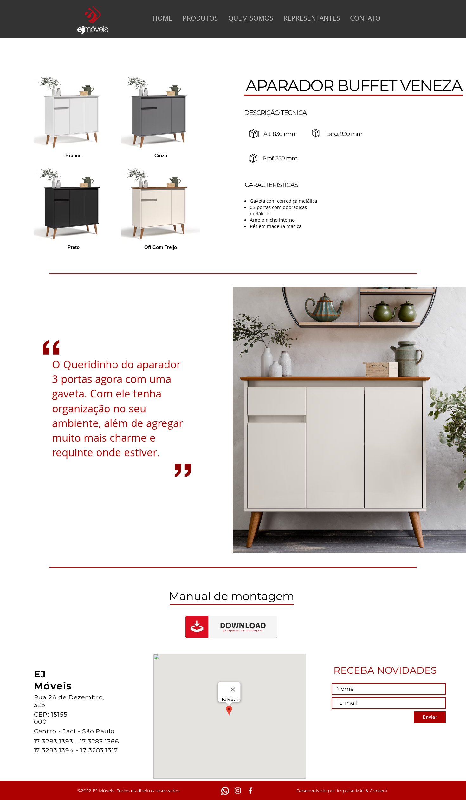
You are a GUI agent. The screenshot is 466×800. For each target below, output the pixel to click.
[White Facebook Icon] (250, 790)
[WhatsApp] (225, 790)
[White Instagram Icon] (238, 790)
